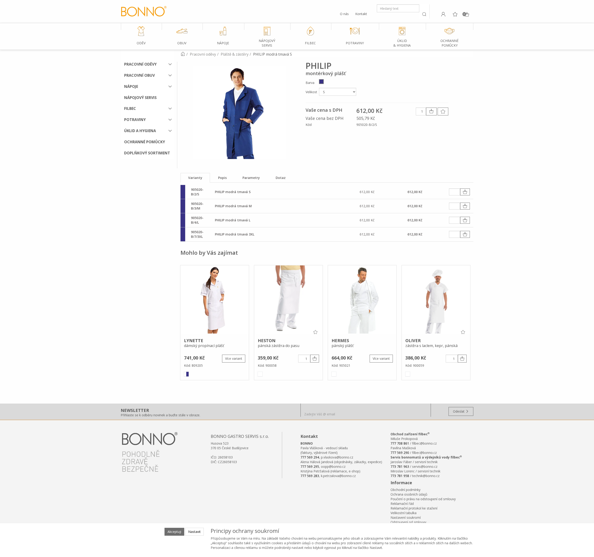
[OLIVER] (436, 300)
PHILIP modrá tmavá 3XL (234, 234)
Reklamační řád (402, 503)
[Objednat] (465, 191)
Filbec (130, 108)
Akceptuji (174, 531)
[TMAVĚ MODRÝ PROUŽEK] (186, 374)
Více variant (233, 358)
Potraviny (135, 119)
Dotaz (281, 177)
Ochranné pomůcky (144, 141)
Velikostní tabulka (403, 513)
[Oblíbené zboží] (455, 14)
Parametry (251, 177)
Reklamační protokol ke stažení (414, 508)
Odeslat (459, 411)
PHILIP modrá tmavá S (233, 192)
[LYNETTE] (215, 300)
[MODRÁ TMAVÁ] (321, 81)
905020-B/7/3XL (197, 234)
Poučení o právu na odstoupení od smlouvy (423, 499)
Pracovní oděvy (140, 64)
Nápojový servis (140, 97)
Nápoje (131, 86)
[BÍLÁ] (260, 374)
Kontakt (361, 14)
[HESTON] (288, 300)
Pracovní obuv (139, 75)
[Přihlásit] (443, 14)
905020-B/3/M (197, 205)
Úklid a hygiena (140, 130)
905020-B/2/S (197, 191)
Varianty (195, 177)
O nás (344, 14)
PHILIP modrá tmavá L (232, 220)
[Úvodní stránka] (183, 54)
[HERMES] (362, 300)
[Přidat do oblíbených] (443, 111)
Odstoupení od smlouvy (408, 522)
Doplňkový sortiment (147, 153)
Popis (222, 177)
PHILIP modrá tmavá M (233, 206)
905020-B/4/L (197, 220)
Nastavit (194, 531)
